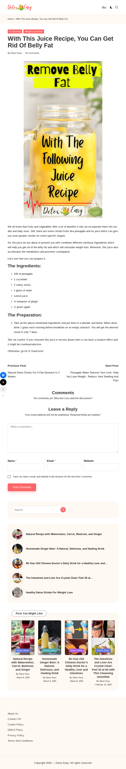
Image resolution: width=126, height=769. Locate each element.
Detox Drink (23, 650)
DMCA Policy (15, 729)
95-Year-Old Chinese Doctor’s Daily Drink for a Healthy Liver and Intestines (76, 666)
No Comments (32, 53)
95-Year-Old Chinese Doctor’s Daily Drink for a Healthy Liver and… (67, 563)
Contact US (14, 719)
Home (11, 19)
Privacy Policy (16, 735)
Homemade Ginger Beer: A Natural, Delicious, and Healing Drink (65, 548)
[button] (63, 509)
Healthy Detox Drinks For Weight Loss (49, 592)
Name (12, 460)
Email (51, 460)
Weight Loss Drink (34, 31)
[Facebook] (3, 375)
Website (89, 460)
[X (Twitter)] (3, 382)
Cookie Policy (16, 724)
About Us (13, 713)
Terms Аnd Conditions (20, 740)
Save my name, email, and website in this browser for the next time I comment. (52, 476)
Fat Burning (15, 31)
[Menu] (104, 7)
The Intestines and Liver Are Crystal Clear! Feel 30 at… (59, 577)
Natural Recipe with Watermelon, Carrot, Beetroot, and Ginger (64, 534)
